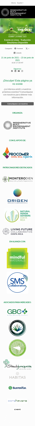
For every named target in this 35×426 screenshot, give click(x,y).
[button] (2, 26)
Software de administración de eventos (3, 415)
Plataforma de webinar (3, 420)
